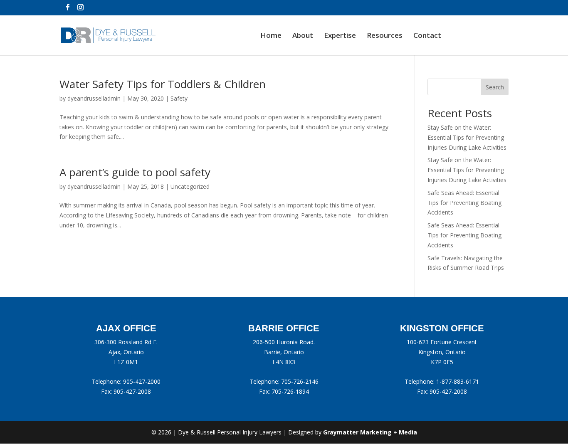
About (302, 36)
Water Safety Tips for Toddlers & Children (162, 83)
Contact (427, 36)
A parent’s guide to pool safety (134, 172)
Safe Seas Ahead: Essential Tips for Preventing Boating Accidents (464, 203)
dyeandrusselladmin (94, 98)
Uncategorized (190, 186)
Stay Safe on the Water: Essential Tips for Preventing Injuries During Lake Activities (466, 137)
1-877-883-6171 (457, 381)
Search (495, 87)
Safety (179, 98)
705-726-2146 (300, 381)
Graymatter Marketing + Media (370, 432)
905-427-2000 (142, 381)
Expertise (340, 36)
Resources (385, 36)
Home (271, 36)
